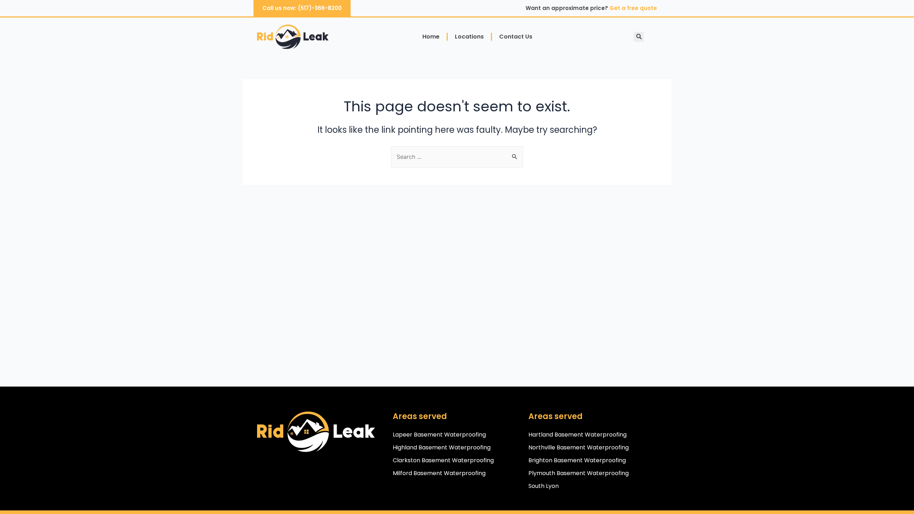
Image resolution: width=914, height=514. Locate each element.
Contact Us (515, 36)
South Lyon (543, 486)
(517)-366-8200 (320, 8)
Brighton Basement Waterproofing (577, 460)
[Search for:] (457, 157)
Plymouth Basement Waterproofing (578, 473)
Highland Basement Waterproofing (442, 447)
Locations (469, 36)
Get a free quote (633, 8)
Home (431, 36)
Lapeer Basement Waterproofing (439, 434)
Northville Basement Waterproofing (578, 447)
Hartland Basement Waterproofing (577, 434)
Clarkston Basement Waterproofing (443, 460)
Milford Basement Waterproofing (439, 473)
